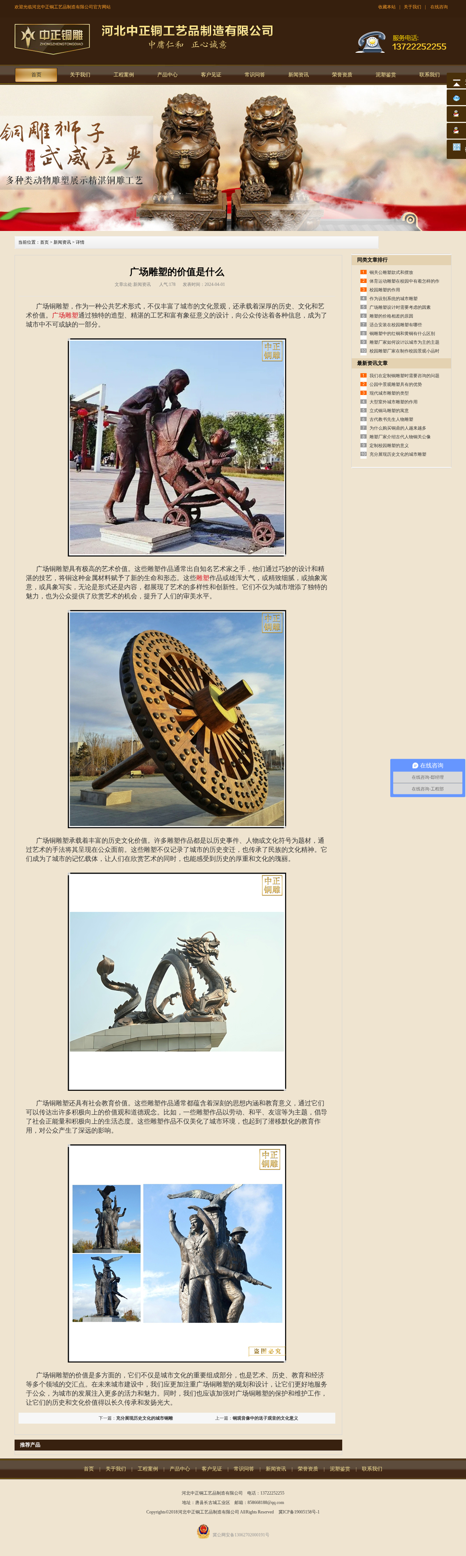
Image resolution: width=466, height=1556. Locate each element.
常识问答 (255, 74)
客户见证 (211, 74)
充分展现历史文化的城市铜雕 (144, 1418)
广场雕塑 (65, 315)
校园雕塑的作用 (385, 289)
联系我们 (429, 74)
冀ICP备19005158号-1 (299, 1512)
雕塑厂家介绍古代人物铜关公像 (400, 436)
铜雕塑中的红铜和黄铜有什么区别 (402, 333)
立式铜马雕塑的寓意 (389, 410)
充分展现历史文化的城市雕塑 (398, 454)
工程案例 (124, 74)
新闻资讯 (298, 74)
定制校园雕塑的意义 (389, 445)
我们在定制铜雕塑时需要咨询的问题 (404, 375)
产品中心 (167, 74)
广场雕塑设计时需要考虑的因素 (400, 307)
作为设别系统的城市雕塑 (394, 298)
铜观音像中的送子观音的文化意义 (265, 1418)
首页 (36, 74)
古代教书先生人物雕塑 (391, 419)
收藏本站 (387, 6)
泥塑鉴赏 (386, 74)
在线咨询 (439, 6)
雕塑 (202, 578)
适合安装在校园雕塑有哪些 (396, 324)
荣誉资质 (342, 74)
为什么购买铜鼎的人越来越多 (398, 428)
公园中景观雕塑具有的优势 (396, 384)
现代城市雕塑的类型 (389, 393)
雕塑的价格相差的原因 (391, 316)
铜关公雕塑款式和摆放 (391, 272)
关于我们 (412, 6)
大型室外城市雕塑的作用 (394, 401)
